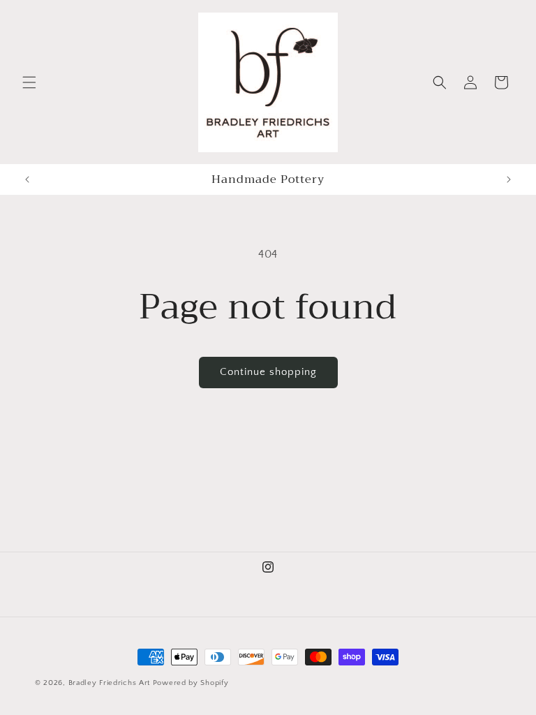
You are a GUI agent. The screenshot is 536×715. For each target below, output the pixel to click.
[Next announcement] (508, 179)
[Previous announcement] (27, 179)
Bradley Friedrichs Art (109, 683)
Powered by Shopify (191, 683)
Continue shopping (268, 372)
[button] (29, 82)
